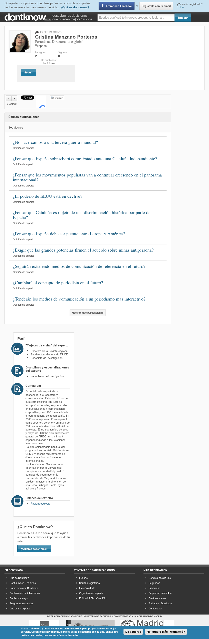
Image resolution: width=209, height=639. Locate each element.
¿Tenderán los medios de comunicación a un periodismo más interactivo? (79, 299)
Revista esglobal (40, 503)
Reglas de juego (19, 598)
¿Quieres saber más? (34, 549)
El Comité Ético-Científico (93, 598)
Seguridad (154, 583)
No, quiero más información (166, 631)
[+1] (41, 101)
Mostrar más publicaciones (87, 312)
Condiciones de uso (160, 577)
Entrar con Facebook (119, 6)
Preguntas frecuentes (21, 603)
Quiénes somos (157, 598)
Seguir (28, 72)
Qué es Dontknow (19, 577)
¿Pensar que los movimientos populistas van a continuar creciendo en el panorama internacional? (87, 177)
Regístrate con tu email (156, 6)
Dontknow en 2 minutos (23, 583)
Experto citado (87, 588)
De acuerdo (133, 631)
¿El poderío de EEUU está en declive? (47, 196)
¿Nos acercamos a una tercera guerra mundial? (55, 142)
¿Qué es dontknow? (74, 7)
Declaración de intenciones (25, 593)
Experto (83, 577)
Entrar (180, 7)
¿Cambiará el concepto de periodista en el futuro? (58, 282)
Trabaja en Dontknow (160, 603)
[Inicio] (28, 17)
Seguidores (15, 127)
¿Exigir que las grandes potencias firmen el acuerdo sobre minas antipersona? (83, 250)
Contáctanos (156, 608)
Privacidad (154, 588)
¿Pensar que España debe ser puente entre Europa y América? (69, 233)
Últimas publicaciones (23, 117)
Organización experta (91, 593)
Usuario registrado (89, 583)
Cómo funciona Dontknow (24, 588)
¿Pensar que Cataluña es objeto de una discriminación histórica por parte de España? (81, 214)
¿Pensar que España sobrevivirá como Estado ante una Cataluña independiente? (85, 158)
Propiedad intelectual (160, 593)
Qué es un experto (20, 608)
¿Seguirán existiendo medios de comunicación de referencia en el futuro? (79, 266)
